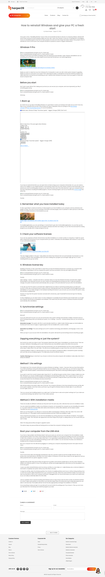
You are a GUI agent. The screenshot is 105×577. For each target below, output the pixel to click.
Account (10, 544)
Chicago (12, 1)
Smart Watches (68, 558)
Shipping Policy (12, 558)
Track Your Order (23, 1)
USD (95, 1)
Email (55, 505)
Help (83, 1)
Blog (59, 15)
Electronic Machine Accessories (72, 547)
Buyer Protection (76, 1)
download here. (34, 409)
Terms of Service (12, 552)
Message (22, 511)
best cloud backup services (34, 108)
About (39, 541)
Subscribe (92, 569)
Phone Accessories (69, 555)
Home (46, 15)
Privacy (39, 547)
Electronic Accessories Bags (71, 541)
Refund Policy (11, 555)
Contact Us (65, 15)
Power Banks (68, 544)
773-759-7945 (90, 7)
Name (21, 505)
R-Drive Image (77, 189)
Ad (21, 69)
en (91, 1)
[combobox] (42, 7)
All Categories (16, 15)
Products (52, 15)
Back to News (54, 532)
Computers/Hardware (70, 552)
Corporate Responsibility (42, 544)
